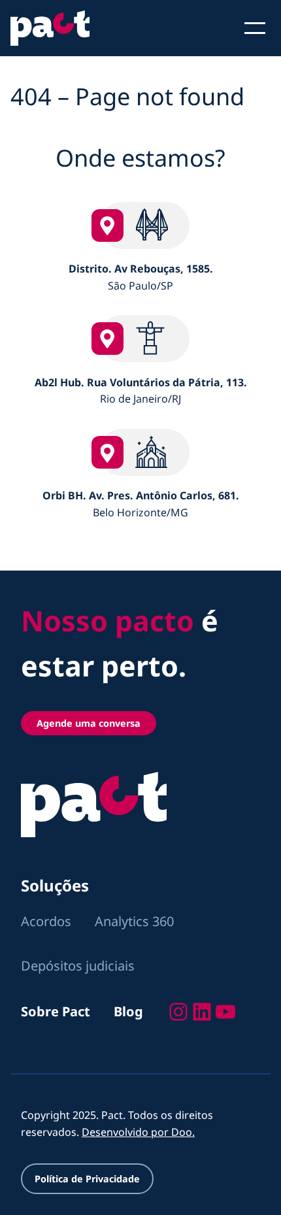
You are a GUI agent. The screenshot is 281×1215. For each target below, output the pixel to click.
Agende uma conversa (88, 723)
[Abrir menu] (255, 28)
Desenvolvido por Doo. (138, 1132)
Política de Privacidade (87, 1179)
